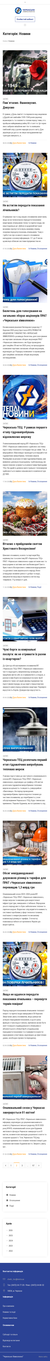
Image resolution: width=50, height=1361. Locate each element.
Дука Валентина (19, 143)
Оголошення (42, 248)
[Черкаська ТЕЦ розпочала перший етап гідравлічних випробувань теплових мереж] (25, 729)
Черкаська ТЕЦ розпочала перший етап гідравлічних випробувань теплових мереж (25, 764)
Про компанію (8, 1306)
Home (5, 41)
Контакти (7, 1346)
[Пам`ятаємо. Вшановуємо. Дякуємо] (25, 72)
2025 (11, 1235)
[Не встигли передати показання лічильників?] (25, 175)
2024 (11, 1240)
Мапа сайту (43, 1357)
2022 (11, 1251)
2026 (11, 1230)
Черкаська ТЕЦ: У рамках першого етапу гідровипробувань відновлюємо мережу (25, 432)
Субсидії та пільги (10, 1334)
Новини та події (9, 1312)
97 (33, 1165)
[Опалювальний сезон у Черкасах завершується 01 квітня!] (25, 1077)
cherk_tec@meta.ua (15, 1279)
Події (39, 587)
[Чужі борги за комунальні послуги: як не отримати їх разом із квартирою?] (25, 619)
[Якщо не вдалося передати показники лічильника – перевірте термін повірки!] (25, 964)
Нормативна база (10, 1318)
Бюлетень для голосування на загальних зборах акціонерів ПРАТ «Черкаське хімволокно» (25, 315)
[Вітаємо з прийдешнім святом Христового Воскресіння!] (25, 513)
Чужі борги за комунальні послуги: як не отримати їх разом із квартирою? (24, 654)
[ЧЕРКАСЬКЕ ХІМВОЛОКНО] (25, 10)
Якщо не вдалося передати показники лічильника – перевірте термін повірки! (25, 999)
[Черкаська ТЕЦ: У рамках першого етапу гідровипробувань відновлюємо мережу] (25, 397)
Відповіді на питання (11, 1340)
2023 (11, 1246)
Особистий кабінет (25, 19)
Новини (33, 143)
